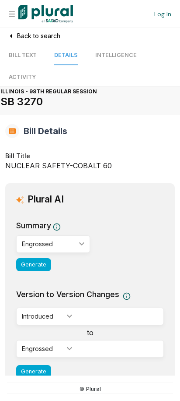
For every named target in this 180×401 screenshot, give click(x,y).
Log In (162, 14)
